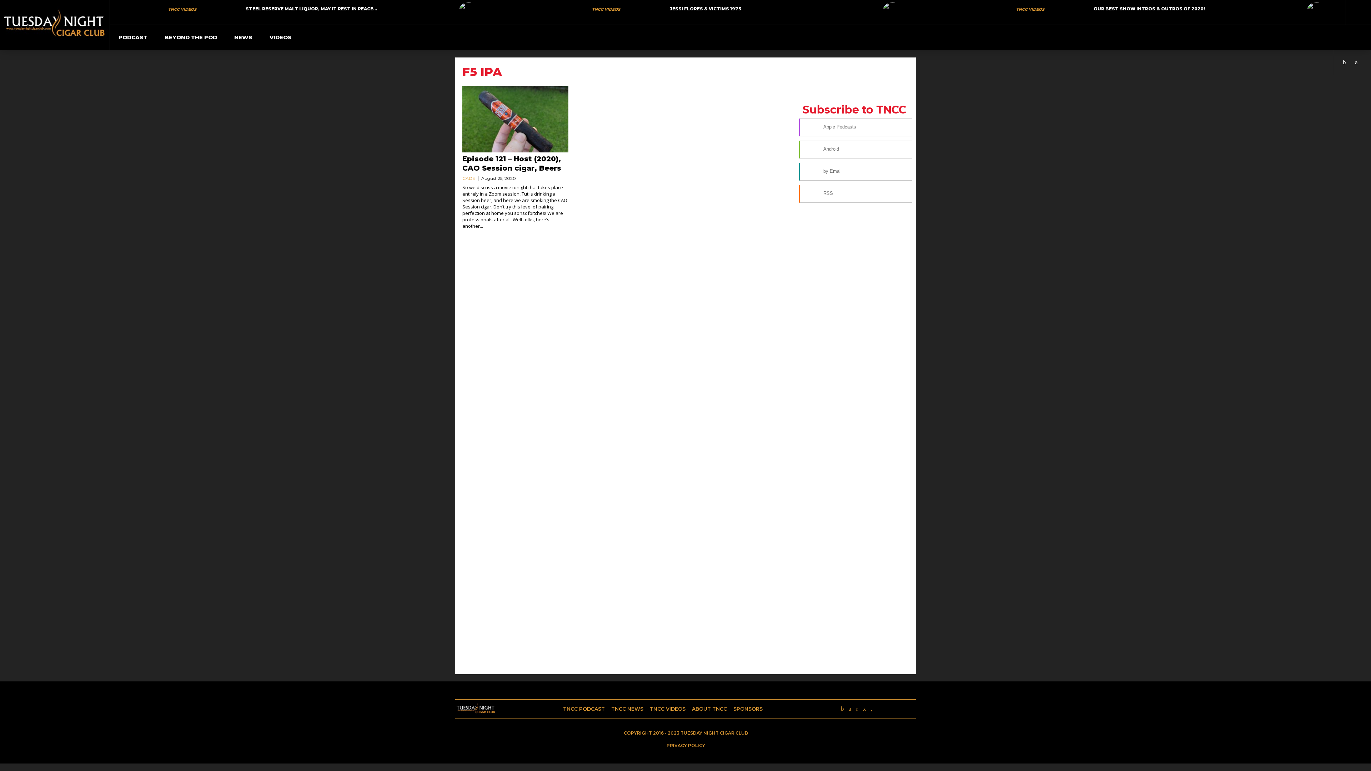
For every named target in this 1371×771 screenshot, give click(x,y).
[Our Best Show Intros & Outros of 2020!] (1316, 12)
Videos (281, 37)
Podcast (133, 37)
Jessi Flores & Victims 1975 (705, 8)
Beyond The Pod (191, 37)
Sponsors (748, 709)
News (243, 37)
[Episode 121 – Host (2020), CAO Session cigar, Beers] (515, 119)
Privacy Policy (686, 745)
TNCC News (627, 709)
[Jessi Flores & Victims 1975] (892, 12)
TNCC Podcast (584, 709)
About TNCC (709, 709)
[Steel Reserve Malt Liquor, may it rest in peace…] (468, 12)
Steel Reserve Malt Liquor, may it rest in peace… (311, 8)
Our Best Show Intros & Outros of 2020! (1149, 8)
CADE (468, 178)
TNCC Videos (182, 9)
